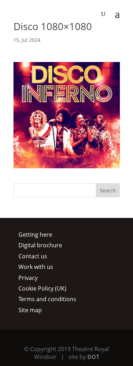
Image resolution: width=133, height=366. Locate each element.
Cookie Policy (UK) (42, 288)
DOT (93, 357)
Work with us (35, 267)
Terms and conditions (47, 299)
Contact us (32, 256)
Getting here (35, 234)
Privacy (28, 278)
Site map (30, 310)
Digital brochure (40, 245)
